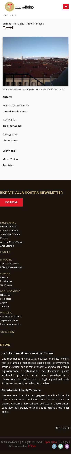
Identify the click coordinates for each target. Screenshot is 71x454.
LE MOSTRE (6, 259)
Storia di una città (9, 263)
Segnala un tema (9, 320)
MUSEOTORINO (8, 222)
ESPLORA (5, 273)
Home (5, 15)
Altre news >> (63, 428)
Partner (4, 238)
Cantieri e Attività (9, 230)
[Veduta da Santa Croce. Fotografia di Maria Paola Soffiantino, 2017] (35, 61)
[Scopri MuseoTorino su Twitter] (60, 446)
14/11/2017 (9, 120)
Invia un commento (10, 324)
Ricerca (4, 277)
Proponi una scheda (11, 316)
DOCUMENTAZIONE (10, 291)
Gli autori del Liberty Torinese (21, 390)
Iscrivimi (11, 202)
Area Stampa (7, 245)
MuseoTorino (10, 159)
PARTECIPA (6, 312)
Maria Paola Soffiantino (16, 105)
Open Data (6, 284)
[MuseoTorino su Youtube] (67, 446)
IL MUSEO (5, 251)
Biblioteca (5, 294)
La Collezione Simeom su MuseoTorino (27, 353)
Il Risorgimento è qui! (11, 267)
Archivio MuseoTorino (11, 242)
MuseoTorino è (8, 226)
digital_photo (10, 134)
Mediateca (5, 298)
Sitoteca (4, 306)
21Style (32, 446)
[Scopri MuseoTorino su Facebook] (54, 446)
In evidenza (6, 281)
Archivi (3, 302)
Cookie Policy (7, 331)
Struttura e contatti (10, 234)
